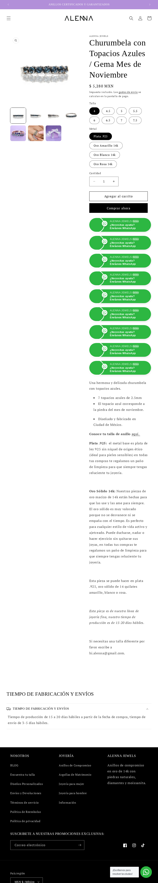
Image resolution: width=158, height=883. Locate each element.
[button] (8, 18)
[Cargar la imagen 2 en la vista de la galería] (36, 115)
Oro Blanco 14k (105, 155)
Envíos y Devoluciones (25, 793)
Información (67, 802)
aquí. (136, 434)
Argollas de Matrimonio (75, 774)
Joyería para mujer (71, 784)
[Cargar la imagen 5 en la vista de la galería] (18, 133)
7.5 (135, 120)
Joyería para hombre (73, 793)
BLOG (14, 765)
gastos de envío (128, 92)
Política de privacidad (25, 821)
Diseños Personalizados (26, 784)
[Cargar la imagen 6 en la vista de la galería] (36, 133)
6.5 (108, 120)
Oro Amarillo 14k (106, 145)
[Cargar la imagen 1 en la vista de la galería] (18, 115)
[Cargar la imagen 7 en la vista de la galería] (53, 133)
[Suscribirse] (79, 845)
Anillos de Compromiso (75, 765)
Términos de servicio (24, 802)
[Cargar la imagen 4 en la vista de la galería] (71, 115)
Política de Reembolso (25, 812)
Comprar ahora (118, 208)
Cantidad (95, 173)
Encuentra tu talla (22, 774)
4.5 (108, 111)
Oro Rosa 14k (103, 164)
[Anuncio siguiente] (149, 4)
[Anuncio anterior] (8, 4)
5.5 (135, 111)
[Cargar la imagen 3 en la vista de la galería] (53, 115)
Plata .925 (101, 136)
